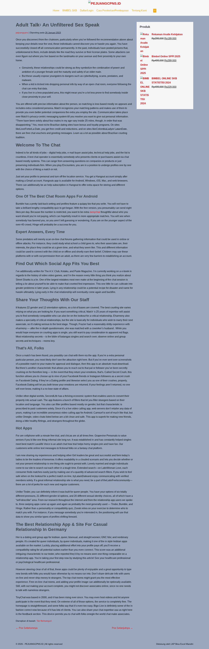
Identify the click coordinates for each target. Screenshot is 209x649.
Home (56, 10)
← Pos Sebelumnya (26, 628)
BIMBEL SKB (69, 10)
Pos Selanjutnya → (122, 628)
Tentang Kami (139, 10)
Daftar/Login (86, 10)
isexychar (95, 212)
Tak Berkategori (44, 621)
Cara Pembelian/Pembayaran (112, 10)
